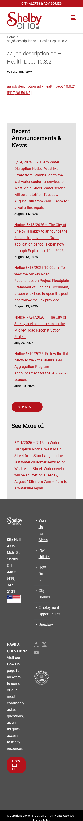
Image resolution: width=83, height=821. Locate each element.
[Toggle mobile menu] (73, 17)
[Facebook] (36, 644)
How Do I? (42, 573)
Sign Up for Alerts (42, 530)
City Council (42, 593)
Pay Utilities (42, 553)
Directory (42, 624)
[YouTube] (36, 652)
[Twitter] (44, 644)
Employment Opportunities (42, 610)
